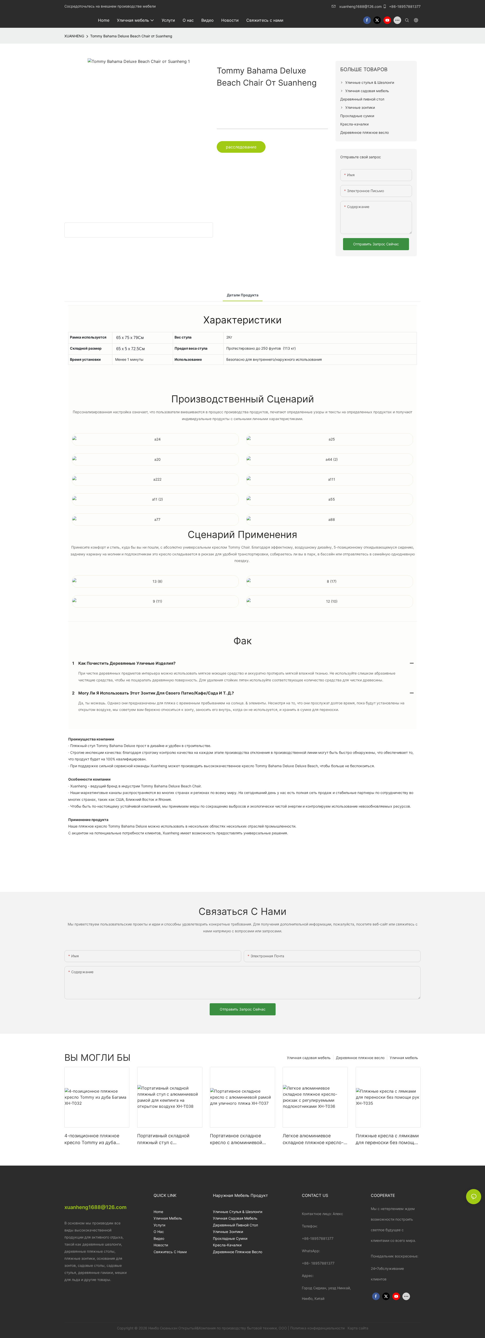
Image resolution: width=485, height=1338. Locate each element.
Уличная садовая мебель (309, 1058)
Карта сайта (357, 1328)
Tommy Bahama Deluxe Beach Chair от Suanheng (131, 36)
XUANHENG (74, 36)
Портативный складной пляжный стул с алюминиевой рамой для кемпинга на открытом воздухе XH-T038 (165, 1139)
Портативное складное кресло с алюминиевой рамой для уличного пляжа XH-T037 (240, 1139)
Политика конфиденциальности (318, 1328)
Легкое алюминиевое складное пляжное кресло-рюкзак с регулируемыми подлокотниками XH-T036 (313, 1139)
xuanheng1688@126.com (360, 6)
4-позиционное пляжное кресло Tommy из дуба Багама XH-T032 (91, 1139)
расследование (241, 146)
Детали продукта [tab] (242, 295)
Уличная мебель (404, 1058)
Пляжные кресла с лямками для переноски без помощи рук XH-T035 (387, 1139)
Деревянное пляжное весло (360, 1058)
